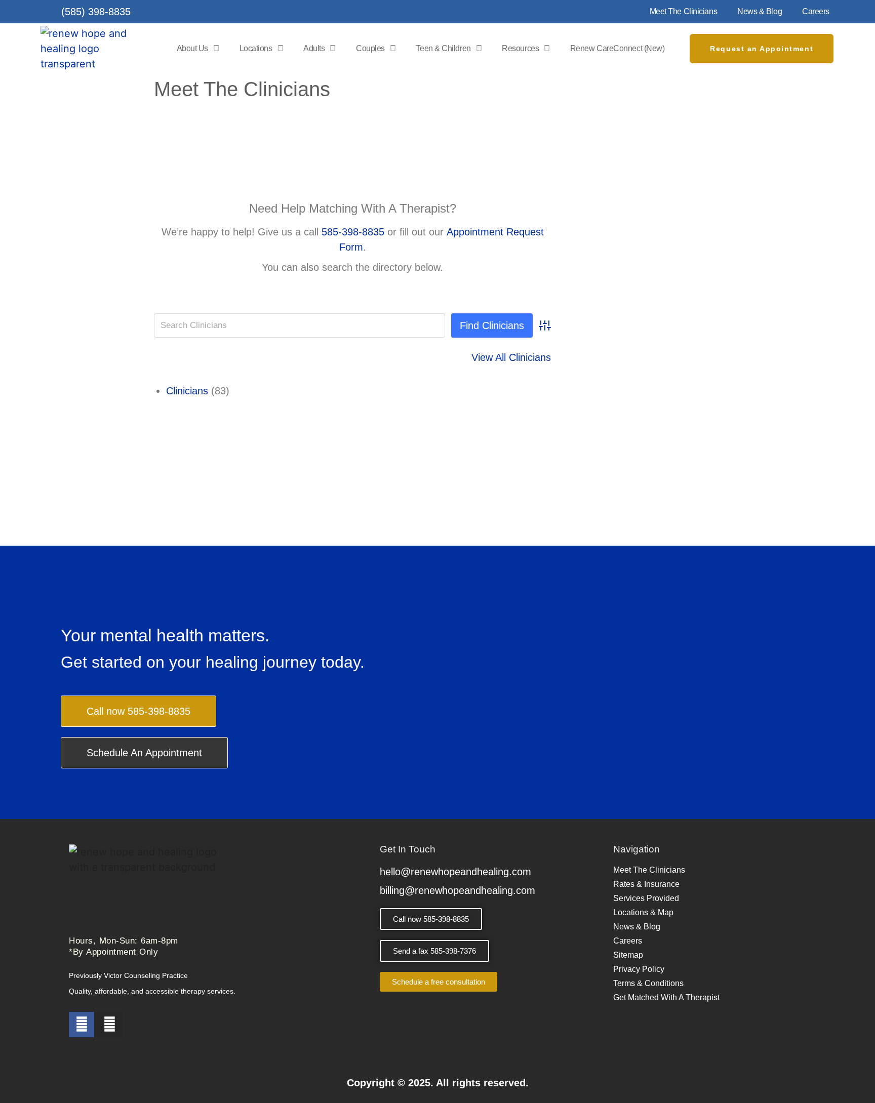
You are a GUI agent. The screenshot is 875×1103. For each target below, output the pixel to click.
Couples (370, 48)
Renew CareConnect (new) (617, 48)
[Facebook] (81, 1024)
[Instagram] (109, 1024)
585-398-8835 (353, 231)
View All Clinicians (511, 357)
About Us (192, 48)
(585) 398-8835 (96, 11)
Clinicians (187, 390)
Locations (256, 48)
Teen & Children (443, 48)
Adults (314, 48)
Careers (815, 11)
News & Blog (759, 11)
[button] (434, 951)
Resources (520, 48)
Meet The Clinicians (683, 11)
